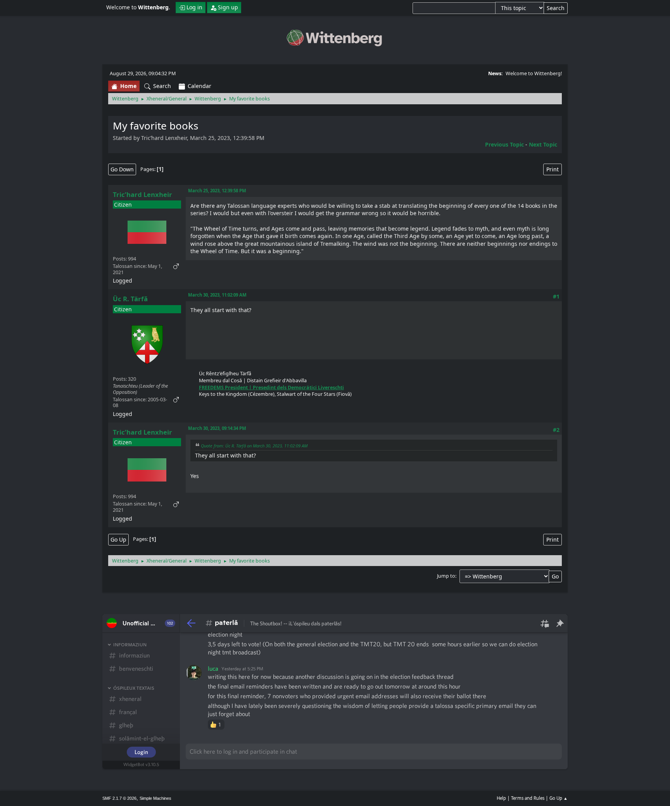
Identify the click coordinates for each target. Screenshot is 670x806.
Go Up (118, 539)
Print (552, 169)
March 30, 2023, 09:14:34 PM (217, 428)
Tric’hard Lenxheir (142, 194)
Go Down (122, 169)
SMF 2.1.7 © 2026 (119, 798)
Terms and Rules (527, 798)
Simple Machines (155, 798)
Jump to (446, 576)
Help (501, 798)
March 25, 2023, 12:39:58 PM (217, 190)
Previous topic (504, 144)
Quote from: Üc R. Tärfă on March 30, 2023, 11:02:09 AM (254, 446)
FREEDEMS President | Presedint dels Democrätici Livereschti (271, 387)
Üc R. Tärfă (130, 298)
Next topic (543, 144)
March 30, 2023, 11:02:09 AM (217, 295)
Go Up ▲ (558, 798)
